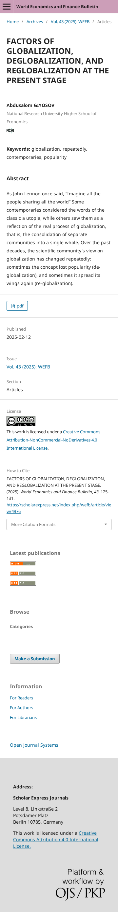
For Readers (21, 698)
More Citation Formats (33, 524)
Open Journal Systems (34, 745)
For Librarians (23, 717)
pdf (19, 306)
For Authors (21, 707)
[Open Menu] (6, 6)
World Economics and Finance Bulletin (57, 6)
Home (13, 21)
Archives (35, 21)
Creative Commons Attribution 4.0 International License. (55, 839)
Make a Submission (34, 659)
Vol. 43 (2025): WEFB (70, 21)
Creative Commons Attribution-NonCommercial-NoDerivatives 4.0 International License (53, 440)
